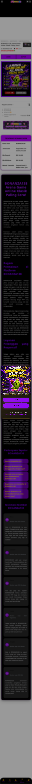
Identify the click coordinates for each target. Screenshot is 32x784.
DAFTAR (16, 405)
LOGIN (16, 400)
